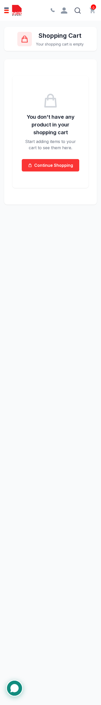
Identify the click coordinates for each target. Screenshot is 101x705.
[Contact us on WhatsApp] (14, 689)
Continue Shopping (53, 165)
